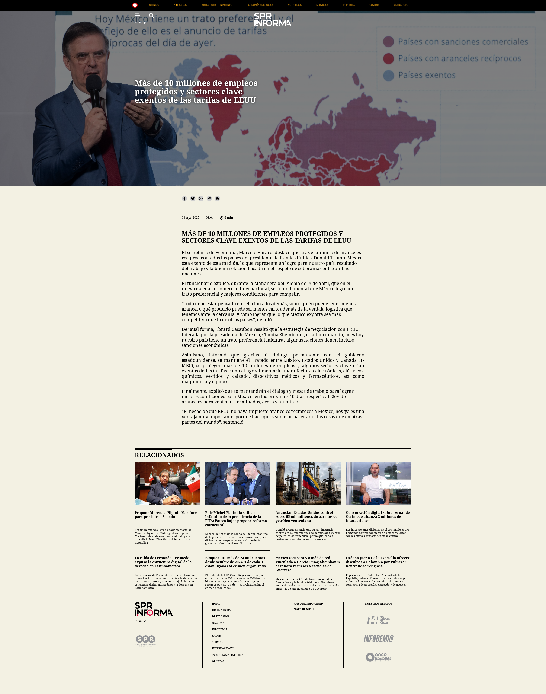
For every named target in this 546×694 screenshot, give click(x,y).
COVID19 (275, 4)
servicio (218, 642)
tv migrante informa (227, 655)
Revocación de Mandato (396, 4)
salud (216, 635)
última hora (221, 610)
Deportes (250, 4)
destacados (220, 616)
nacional (219, 623)
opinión (218, 661)
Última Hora (332, 4)
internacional (223, 648)
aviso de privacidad (308, 603)
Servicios (223, 4)
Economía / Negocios (161, 4)
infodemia (219, 629)
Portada (360, 4)
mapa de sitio (304, 609)
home (216, 603)
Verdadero (302, 4)
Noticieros (196, 4)
